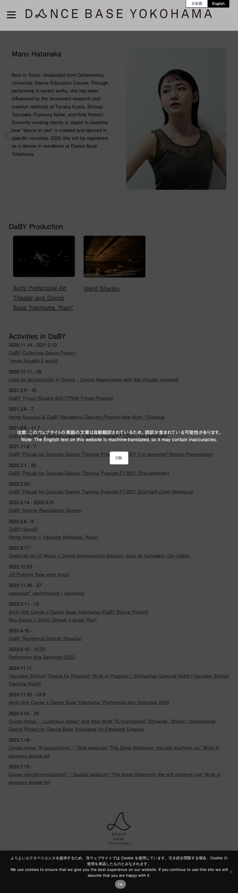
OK (120, 884)
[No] (231, 872)
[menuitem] (197, 3)
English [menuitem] (218, 4)
